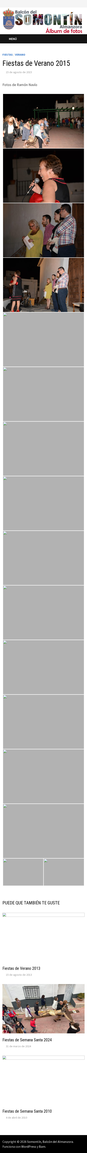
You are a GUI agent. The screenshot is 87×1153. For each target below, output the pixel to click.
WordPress (28, 1146)
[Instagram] (82, 3)
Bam (42, 1146)
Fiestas (7, 54)
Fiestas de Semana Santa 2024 (27, 1039)
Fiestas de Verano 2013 (21, 968)
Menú (13, 39)
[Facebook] (72, 3)
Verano (20, 54)
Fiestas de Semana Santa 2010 (27, 1111)
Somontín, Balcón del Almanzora (50, 1142)
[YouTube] (77, 3)
